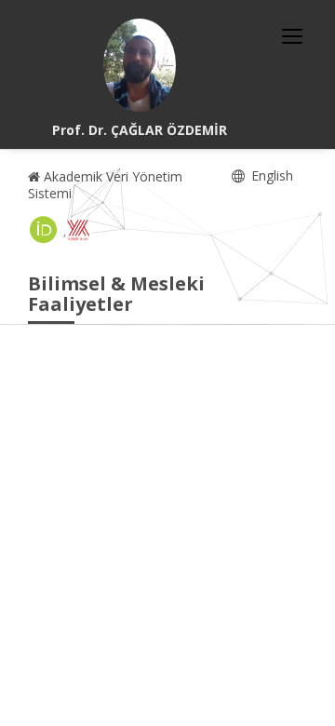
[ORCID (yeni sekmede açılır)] (44, 230)
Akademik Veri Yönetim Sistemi (105, 185)
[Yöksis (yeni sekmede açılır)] (78, 230)
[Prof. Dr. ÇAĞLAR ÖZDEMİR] (139, 65)
